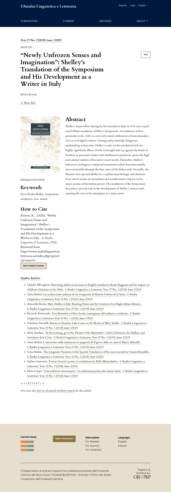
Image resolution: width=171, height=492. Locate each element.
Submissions (29, 21)
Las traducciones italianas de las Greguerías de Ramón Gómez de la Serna (84, 294)
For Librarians (93, 449)
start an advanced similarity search (56, 391)
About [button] (141, 21)
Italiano (122, 445)
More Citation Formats (33, 266)
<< (22, 383)
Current (68, 21)
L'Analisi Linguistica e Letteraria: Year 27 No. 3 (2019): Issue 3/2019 (65, 309)
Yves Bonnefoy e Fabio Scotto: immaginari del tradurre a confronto (90, 313)
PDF (146, 55)
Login (133, 5)
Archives (105, 21)
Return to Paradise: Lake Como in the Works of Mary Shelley (85, 323)
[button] (28, 103)
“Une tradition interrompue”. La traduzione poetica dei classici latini (82, 371)
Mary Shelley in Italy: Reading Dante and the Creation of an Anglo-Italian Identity (94, 304)
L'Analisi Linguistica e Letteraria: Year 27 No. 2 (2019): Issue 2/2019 (103, 289)
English (122, 441)
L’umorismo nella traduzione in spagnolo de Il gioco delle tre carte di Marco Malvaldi (91, 342)
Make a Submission (64, 439)
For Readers (92, 441)
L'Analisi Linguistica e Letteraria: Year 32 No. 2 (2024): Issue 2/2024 (65, 357)
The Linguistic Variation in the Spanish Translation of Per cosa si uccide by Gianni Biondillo (96, 352)
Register (123, 5)
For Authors (92, 445)
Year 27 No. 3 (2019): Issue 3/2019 (41, 40)
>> (43, 383)
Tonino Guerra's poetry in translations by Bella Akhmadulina (83, 361)
